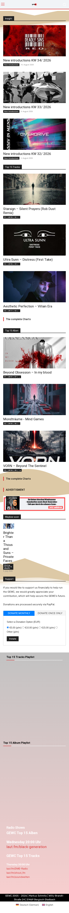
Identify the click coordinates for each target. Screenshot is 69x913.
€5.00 (15, 627)
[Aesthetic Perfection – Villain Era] (34, 286)
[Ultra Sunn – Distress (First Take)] (34, 240)
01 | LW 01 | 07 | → (12, 377)
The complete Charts (18, 319)
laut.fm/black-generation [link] (26, 847)
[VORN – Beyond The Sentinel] (34, 446)
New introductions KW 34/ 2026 (27, 60)
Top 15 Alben (11, 330)
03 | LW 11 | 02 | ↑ (11, 311)
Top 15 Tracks (12, 167)
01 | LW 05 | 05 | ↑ (11, 217)
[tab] (18, 613)
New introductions (11, 65)
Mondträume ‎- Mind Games (23, 419)
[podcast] (34, 504)
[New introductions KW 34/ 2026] (34, 40)
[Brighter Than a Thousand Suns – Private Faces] (8, 526)
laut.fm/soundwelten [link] (18, 876)
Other (13, 631)
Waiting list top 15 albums (8, 566)
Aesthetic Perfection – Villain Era (27, 306)
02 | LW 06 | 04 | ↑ (11, 264)
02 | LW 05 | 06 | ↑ (11, 423)
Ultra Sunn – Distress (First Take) (28, 259)
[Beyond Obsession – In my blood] (34, 352)
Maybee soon (12, 517)
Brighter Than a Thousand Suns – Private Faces (8, 547)
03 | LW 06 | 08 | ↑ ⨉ (12, 470)
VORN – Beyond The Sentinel (25, 466)
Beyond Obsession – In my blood (27, 372)
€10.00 (31, 627)
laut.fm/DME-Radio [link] (17, 868)
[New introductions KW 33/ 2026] (34, 87)
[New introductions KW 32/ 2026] (34, 134)
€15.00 (48, 627)
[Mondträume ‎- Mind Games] (34, 399)
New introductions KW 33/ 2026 (27, 107)
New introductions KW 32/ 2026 (27, 154)
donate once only (50, 613)
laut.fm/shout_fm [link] (15, 872)
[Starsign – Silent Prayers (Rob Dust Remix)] (34, 189)
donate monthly (19, 613)
